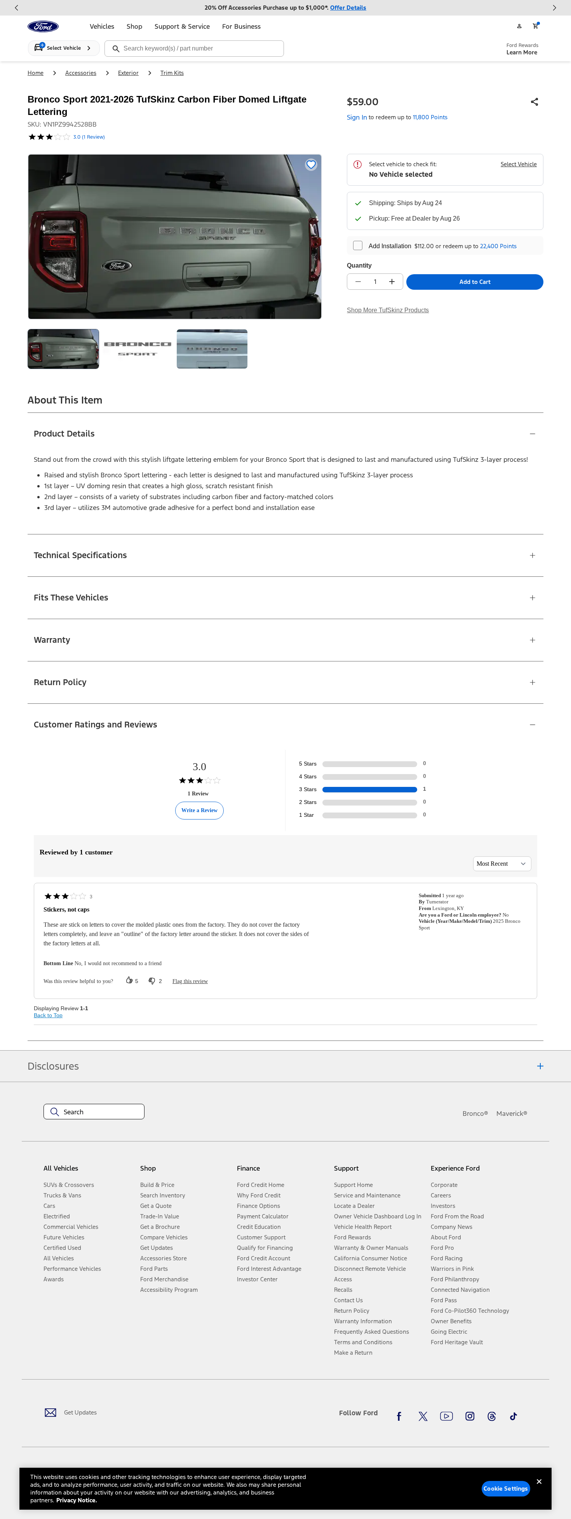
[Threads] (491, 1416)
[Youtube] (446, 1416)
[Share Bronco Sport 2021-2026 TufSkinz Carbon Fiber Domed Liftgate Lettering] (534, 101)
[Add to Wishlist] (311, 164)
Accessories (80, 73)
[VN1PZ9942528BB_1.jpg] (138, 349)
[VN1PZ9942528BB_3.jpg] (212, 349)
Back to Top (48, 1015)
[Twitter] (423, 1416)
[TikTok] (513, 1416)
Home (36, 73)
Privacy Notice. (76, 1500)
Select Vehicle (519, 164)
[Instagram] (470, 1416)
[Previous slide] (16, 8)
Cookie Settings (506, 1488)
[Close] (539, 1487)
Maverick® (511, 1113)
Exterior (128, 73)
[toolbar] (285, 8)
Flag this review (190, 981)
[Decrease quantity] (358, 281)
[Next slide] (554, 8)
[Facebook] (401, 1416)
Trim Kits (172, 73)
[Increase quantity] (392, 281)
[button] (185, 1171)
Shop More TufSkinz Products (388, 310)
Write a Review (199, 810)
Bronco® (475, 1113)
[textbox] (94, 1112)
